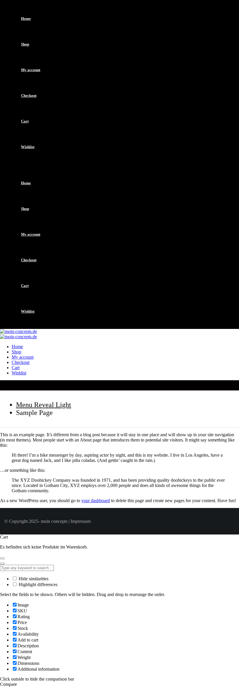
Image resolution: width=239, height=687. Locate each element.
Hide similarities (32, 578)
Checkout (28, 95)
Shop (25, 44)
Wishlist (27, 147)
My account (30, 70)
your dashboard (95, 500)
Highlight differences (37, 584)
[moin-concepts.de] (18, 331)
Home (26, 18)
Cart (25, 121)
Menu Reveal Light (43, 405)
